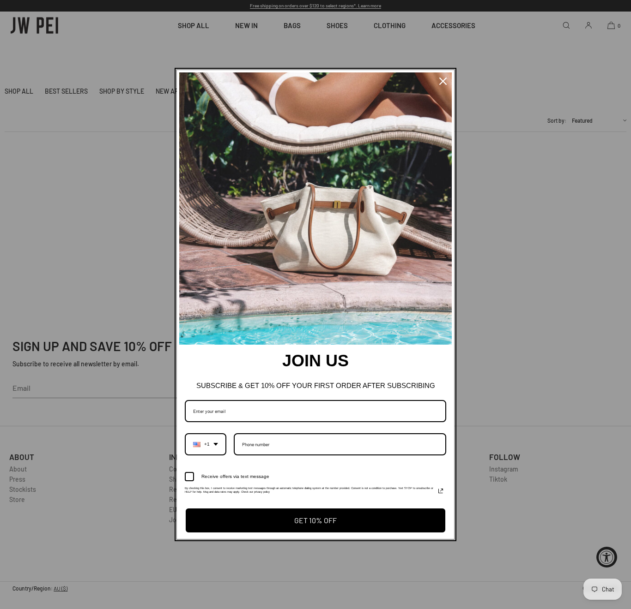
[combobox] (205, 444)
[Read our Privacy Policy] (440, 490)
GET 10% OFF (315, 520)
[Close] (443, 81)
